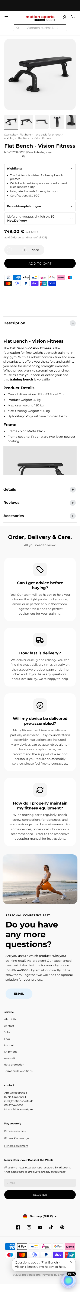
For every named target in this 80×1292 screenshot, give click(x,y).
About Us (10, 1019)
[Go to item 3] (42, 122)
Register (40, 1194)
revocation (11, 1058)
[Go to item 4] (57, 122)
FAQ (7, 1038)
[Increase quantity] (24, 249)
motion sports (31, 1274)
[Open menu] (6, 17)
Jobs (7, 1032)
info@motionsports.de (18, 1101)
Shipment (10, 1051)
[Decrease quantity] (9, 249)
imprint (9, 1045)
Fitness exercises (15, 1131)
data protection (14, 1064)
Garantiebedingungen (40, 152)
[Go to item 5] (71, 122)
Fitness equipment (16, 1145)
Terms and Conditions (18, 1071)
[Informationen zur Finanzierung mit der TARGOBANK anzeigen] (8, 277)
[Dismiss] (71, 1262)
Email (19, 994)
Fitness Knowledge (16, 1138)
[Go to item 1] (11, 122)
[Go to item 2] (26, 122)
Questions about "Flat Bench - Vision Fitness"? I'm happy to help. (40, 1264)
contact (9, 1025)
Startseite (10, 134)
